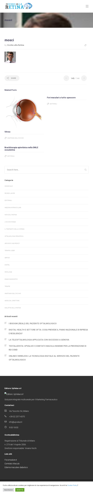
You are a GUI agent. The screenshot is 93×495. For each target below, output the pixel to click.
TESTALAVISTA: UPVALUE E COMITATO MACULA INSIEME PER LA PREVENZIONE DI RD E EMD (47, 348)
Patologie (8, 272)
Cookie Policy (72, 485)
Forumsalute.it (11, 460)
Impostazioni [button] (8, 490)
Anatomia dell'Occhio (15, 138)
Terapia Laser (10, 250)
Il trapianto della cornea (14, 229)
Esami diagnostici (11, 279)
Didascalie (9, 186)
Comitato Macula (12, 463)
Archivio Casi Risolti (12, 243)
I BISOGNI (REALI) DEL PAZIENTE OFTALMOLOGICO (33, 323)
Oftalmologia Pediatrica (14, 236)
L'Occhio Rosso (10, 222)
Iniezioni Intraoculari (13, 207)
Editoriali (53, 104)
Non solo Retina (11, 215)
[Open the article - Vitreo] (14, 112)
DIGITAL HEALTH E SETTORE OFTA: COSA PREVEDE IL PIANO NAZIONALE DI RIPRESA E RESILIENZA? (48, 332)
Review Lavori (10, 193)
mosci (77, 20)
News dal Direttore (12, 300)
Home (69, 20)
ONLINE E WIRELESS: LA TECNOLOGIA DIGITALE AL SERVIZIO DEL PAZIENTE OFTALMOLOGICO (44, 358)
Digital (7, 265)
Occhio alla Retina (15, 45)
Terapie (7, 286)
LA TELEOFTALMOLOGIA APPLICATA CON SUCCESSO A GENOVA (39, 340)
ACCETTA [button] (20, 490)
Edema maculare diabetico (16, 467)
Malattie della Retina (13, 308)
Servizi (7, 258)
